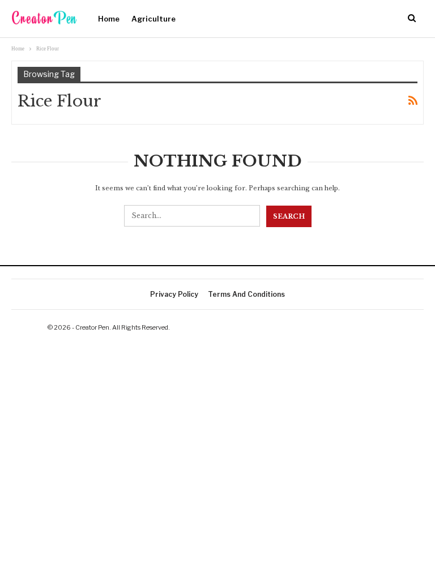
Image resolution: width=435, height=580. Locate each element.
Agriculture (153, 18)
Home (109, 18)
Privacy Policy (174, 294)
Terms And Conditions (246, 294)
